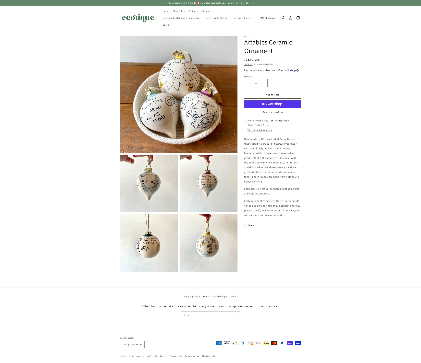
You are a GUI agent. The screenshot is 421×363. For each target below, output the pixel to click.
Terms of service (192, 356)
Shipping (248, 64)
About (234, 296)
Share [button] (251, 225)
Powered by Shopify (143, 356)
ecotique (131, 356)
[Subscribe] (236, 315)
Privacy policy (176, 356)
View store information (260, 129)
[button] (178, 11)
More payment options (272, 112)
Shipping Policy (192, 296)
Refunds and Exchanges (215, 296)
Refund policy (160, 356)
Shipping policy (209, 356)
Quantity (248, 76)
